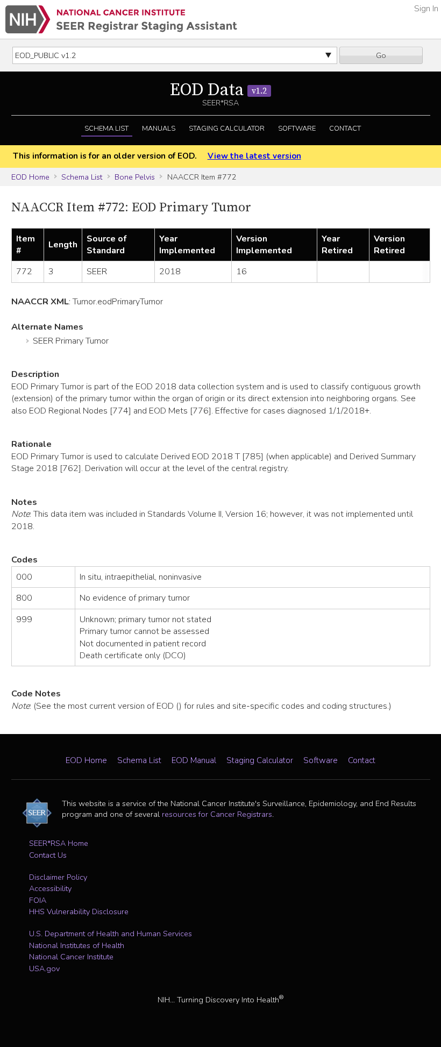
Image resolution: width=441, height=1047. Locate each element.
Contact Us (48, 855)
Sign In (426, 9)
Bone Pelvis (135, 177)
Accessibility (50, 888)
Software (297, 128)
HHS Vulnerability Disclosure (79, 911)
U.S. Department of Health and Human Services (110, 933)
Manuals (158, 128)
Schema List (106, 128)
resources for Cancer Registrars (217, 814)
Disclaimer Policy (58, 877)
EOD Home (30, 177)
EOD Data (218, 90)
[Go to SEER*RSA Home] (121, 19)
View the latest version (254, 156)
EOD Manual (194, 760)
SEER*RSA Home (58, 843)
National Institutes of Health (76, 945)
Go (381, 55)
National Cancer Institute (71, 956)
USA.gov (44, 968)
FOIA (37, 900)
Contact (345, 128)
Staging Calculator (227, 128)
